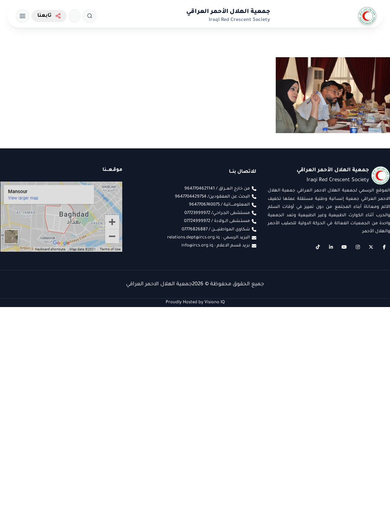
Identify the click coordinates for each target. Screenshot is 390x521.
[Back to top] (20, 500)
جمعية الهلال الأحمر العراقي (228, 12)
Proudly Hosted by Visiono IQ (195, 302)
